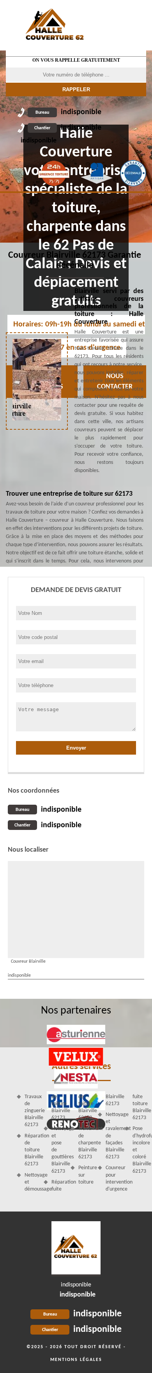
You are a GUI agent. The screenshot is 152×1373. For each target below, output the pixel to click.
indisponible (68, 112)
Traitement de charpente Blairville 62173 (85, 1143)
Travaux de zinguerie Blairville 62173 (31, 1111)
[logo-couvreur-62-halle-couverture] (76, 1248)
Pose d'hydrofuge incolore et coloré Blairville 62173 (139, 1150)
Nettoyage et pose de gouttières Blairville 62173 (58, 1150)
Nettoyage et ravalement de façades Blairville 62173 (112, 1136)
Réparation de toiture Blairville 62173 (31, 1150)
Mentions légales (76, 1359)
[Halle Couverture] (55, 25)
